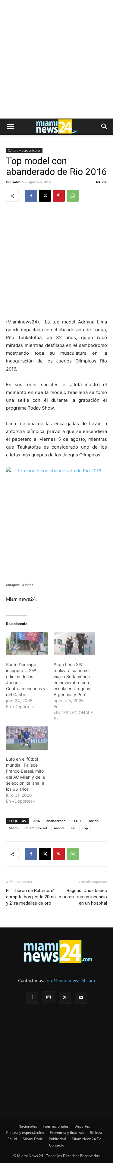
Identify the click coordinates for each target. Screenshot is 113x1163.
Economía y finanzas (67, 1132)
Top (85, 828)
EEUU (76, 821)
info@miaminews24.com (70, 980)
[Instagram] (48, 997)
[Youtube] (81, 998)
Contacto (56, 1145)
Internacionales (56, 1126)
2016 (36, 821)
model (59, 828)
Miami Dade (33, 1138)
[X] (45, 196)
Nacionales (27, 1126)
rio (73, 828)
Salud (12, 1138)
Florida (93, 821)
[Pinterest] (59, 196)
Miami (14, 828)
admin (18, 182)
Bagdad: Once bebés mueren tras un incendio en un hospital (83, 897)
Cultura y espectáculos (24, 150)
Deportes (82, 1126)
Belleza (96, 1132)
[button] (10, 127)
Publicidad (57, 1138)
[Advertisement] (56, 59)
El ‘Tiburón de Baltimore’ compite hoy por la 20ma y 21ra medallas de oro (31, 897)
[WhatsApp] (73, 196)
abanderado (56, 821)
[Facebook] (31, 196)
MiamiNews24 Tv (86, 1138)
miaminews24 (36, 828)
